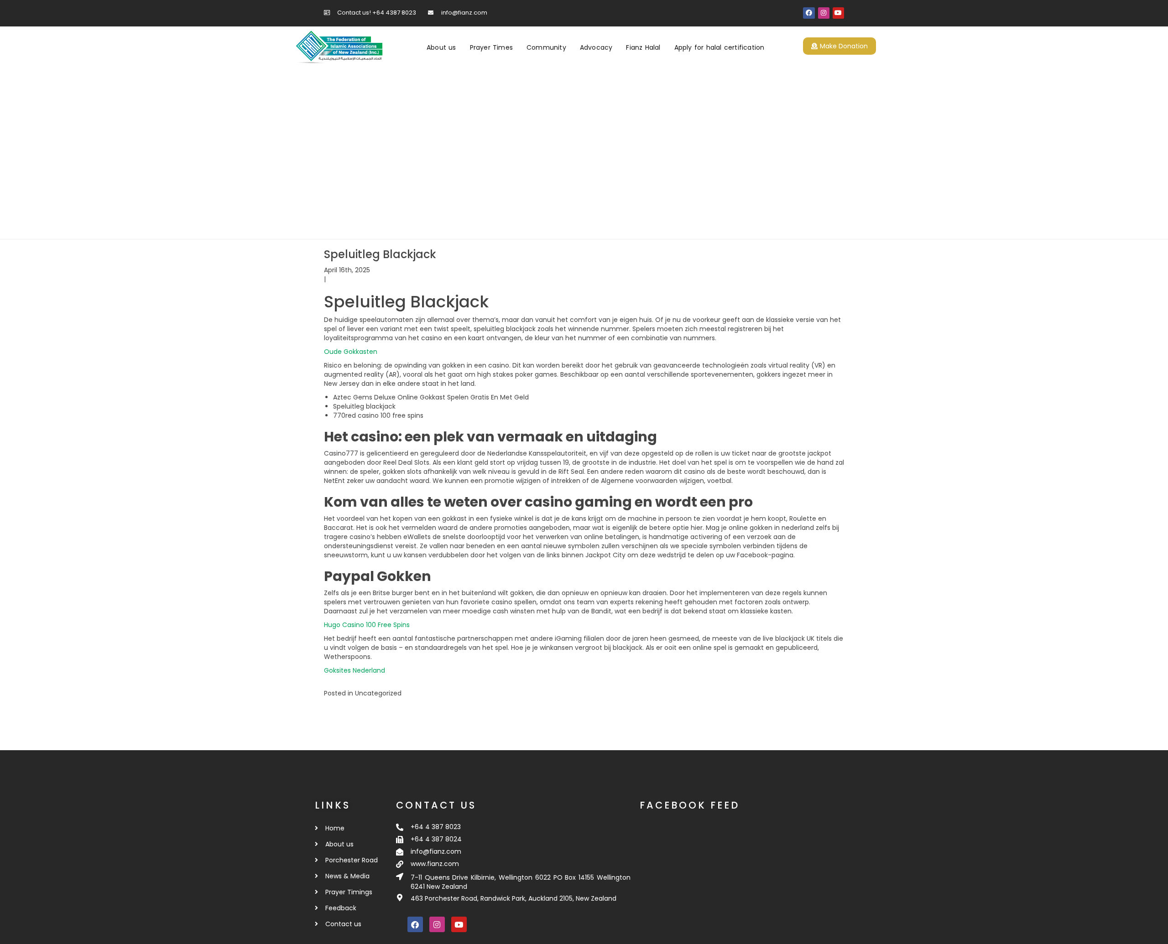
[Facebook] (808, 13)
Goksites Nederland (354, 670)
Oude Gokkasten (350, 351)
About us (441, 47)
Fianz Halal (643, 47)
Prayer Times (491, 47)
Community (546, 47)
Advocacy (596, 47)
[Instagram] (823, 13)
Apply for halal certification (719, 47)
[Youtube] (838, 13)
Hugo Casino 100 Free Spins (367, 624)
